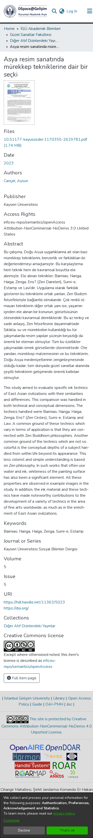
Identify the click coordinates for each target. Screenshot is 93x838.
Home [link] (9, 28)
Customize (11, 820)
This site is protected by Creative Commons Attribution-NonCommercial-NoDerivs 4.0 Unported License (46, 725)
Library (59, 698)
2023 (9, 163)
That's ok (67, 830)
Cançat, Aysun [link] (16, 181)
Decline (24, 830)
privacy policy (63, 813)
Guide (37, 704)
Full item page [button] (23, 678)
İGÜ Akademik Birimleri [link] (41, 28)
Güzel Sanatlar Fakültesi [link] (30, 34)
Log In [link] (72, 11)
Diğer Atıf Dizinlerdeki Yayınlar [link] (35, 40)
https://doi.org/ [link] (16, 608)
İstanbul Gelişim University (27, 698)
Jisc (69, 704)
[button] (25, 11)
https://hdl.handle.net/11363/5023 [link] (34, 602)
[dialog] (46, 815)
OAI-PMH (54, 704)
